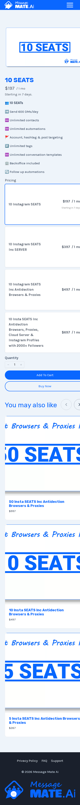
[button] (8, 365)
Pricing (10, 180)
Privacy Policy (27, 761)
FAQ (44, 761)
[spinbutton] (14, 365)
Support (57, 761)
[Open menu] (69, 5)
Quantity (11, 358)
